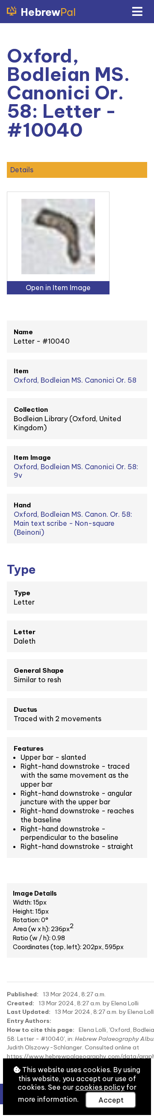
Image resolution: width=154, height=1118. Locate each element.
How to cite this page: (40, 1030)
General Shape (39, 670)
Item (21, 371)
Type (22, 593)
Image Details (35, 893)
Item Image (32, 457)
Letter (25, 632)
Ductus (25, 709)
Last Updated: (28, 1012)
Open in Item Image (58, 287)
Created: (20, 1003)
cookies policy (99, 1087)
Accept (111, 1100)
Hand (22, 505)
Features (29, 748)
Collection (31, 409)
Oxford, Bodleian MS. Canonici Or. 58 (75, 380)
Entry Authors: (29, 1021)
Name (23, 332)
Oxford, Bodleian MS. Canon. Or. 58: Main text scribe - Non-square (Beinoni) (73, 523)
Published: (22, 994)
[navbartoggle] (137, 11)
